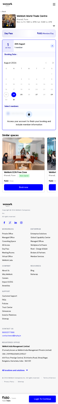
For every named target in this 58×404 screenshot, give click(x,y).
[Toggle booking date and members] (52, 46)
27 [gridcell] (36, 94)
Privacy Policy (9, 382)
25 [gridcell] (21, 94)
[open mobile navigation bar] (54, 4)
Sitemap (21, 382)
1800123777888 (8, 332)
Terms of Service (49, 378)
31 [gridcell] (14, 100)
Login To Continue (42, 399)
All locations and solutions (13, 370)
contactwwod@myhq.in (11, 336)
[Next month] (53, 63)
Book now (23, 187)
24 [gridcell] (14, 94)
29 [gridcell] (52, 94)
